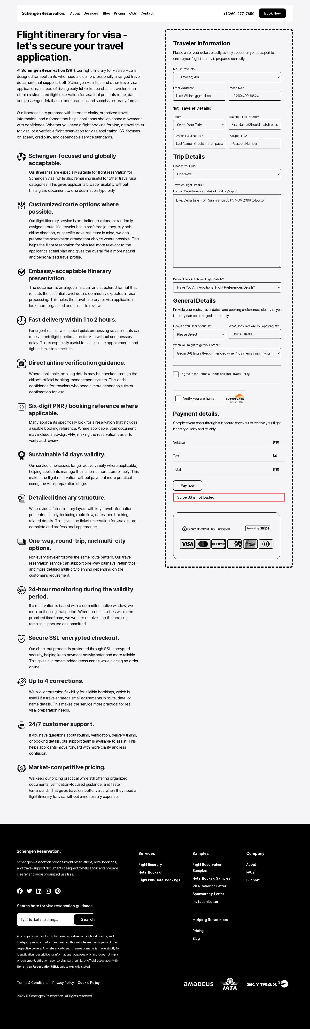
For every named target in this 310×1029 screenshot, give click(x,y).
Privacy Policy (240, 374)
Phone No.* (236, 88)
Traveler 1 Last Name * (188, 136)
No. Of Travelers (183, 69)
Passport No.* (238, 136)
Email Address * (183, 88)
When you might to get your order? (196, 345)
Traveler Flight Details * (205, 188)
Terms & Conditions (212, 374)
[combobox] (46, 919)
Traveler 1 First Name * (244, 117)
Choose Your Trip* (185, 166)
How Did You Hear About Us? (192, 326)
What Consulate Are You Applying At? (254, 326)
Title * (177, 117)
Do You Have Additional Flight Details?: (198, 279)
